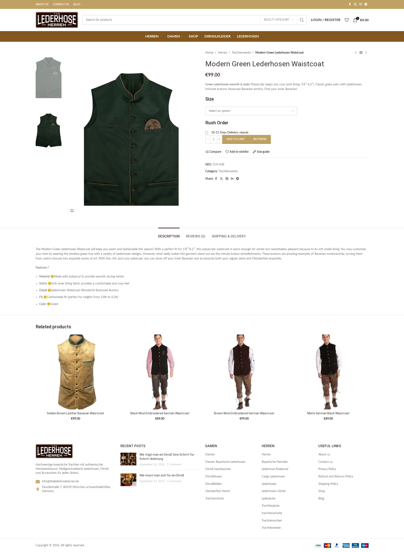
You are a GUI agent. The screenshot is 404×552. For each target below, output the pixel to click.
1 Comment (174, 464)
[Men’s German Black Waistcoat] (328, 371)
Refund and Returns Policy (335, 476)
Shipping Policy (328, 484)
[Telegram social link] (237, 179)
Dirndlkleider (213, 484)
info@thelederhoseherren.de (60, 481)
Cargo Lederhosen (273, 476)
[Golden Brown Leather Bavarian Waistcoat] (76, 371)
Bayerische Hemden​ (275, 461)
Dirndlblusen (213, 476)
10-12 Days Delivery (229, 132)
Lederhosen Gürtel (273, 491)
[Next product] (366, 52)
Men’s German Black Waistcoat (328, 413)
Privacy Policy (327, 469)
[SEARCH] (302, 20)
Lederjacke (268, 498)
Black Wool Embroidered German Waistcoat (159, 413)
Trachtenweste (241, 52)
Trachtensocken (272, 520)
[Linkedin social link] (232, 179)
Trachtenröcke (214, 498)
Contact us (325, 461)
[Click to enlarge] (72, 210)
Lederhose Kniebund (275, 469)
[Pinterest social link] (366, 4)
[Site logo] (57, 19)
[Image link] (54, 450)
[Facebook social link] (349, 4)
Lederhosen (269, 484)
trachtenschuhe (272, 513)
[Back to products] (360, 52)
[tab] (169, 234)
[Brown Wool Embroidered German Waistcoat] (244, 371)
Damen (210, 454)
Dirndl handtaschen (218, 469)
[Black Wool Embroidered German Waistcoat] (160, 371)
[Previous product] (355, 52)
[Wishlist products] (346, 20)
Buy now (260, 139)
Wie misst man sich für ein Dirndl (162, 475)
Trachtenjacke (271, 505)
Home (209, 52)
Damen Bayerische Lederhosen (225, 461)
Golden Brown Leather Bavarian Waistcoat (75, 413)
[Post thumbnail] (128, 460)
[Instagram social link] (360, 4)
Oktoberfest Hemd (217, 491)
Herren (222, 52)
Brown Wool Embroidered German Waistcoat (244, 413)
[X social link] (355, 4)
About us (324, 454)
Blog (321, 498)
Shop (321, 491)
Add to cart (235, 139)
